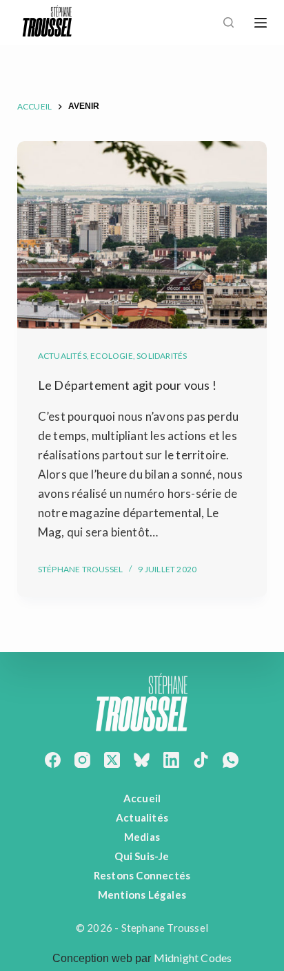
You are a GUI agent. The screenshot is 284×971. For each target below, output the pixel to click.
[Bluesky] (142, 760)
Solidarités (161, 356)
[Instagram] (82, 760)
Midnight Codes (193, 957)
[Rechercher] (228, 22)
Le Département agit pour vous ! (127, 385)
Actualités (62, 356)
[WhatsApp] (231, 760)
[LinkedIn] (171, 760)
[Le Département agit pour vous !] (142, 234)
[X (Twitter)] (112, 760)
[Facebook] (53, 760)
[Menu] (260, 23)
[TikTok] (201, 760)
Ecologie (111, 356)
